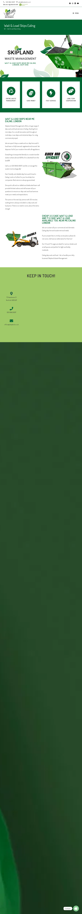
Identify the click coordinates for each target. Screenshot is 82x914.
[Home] (4, 29)
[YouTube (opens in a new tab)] (77, 3)
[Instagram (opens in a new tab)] (72, 3)
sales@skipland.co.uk (24, 2)
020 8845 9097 (10, 2)
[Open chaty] (76, 908)
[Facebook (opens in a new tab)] (70, 3)
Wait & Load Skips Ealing (13, 29)
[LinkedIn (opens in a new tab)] (75, 3)
